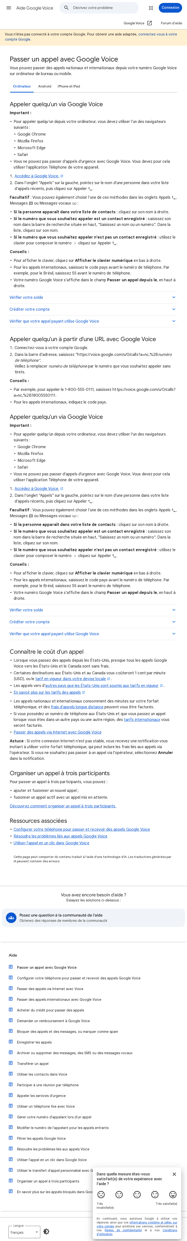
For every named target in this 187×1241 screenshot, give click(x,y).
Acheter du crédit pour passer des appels (50, 1010)
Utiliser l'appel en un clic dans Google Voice (51, 843)
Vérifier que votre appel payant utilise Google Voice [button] (54, 321)
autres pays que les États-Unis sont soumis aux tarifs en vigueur (102, 685)
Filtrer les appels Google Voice (41, 1138)
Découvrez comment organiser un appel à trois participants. (63, 806)
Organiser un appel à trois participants (48, 1181)
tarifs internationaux (142, 719)
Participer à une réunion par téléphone (48, 1085)
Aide (13, 955)
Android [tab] (44, 86)
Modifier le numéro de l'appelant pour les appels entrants (63, 1128)
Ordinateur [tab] (22, 86)
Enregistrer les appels (34, 1042)
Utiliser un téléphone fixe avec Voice (46, 1106)
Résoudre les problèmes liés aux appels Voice (53, 1149)
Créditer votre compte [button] (29, 309)
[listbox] (24, 1232)
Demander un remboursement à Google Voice (53, 1021)
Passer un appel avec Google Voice (47, 967)
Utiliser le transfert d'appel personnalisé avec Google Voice (64, 1170)
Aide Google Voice (34, 8)
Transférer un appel (32, 1063)
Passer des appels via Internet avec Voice (50, 989)
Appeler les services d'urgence (41, 1096)
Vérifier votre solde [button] (26, 297)
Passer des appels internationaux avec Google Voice (59, 999)
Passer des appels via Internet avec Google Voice (58, 732)
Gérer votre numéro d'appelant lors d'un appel (54, 1117)
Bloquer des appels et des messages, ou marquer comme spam (67, 1031)
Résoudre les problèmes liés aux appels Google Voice (60, 836)
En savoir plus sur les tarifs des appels (47, 692)
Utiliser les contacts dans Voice (42, 1074)
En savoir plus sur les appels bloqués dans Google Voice (62, 1192)
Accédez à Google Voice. (37, 176)
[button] (9, 8)
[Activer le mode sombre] (46, 1231)
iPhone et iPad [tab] (69, 86)
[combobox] (106, 7)
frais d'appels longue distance (77, 707)
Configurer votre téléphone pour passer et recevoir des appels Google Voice (82, 829)
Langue (18, 1225)
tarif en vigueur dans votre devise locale (70, 678)
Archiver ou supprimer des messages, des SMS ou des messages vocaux (74, 1053)
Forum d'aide (171, 23)
